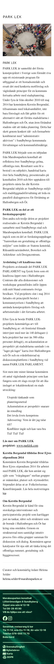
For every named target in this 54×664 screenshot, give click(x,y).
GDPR (10, 657)
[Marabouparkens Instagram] (10, 619)
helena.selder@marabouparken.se (22, 579)
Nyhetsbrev (12, 650)
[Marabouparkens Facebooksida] (5, 619)
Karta (10, 653)
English (21, 646)
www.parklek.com (27, 445)
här (4, 493)
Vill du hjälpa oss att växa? (17, 612)
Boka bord (8, 637)
